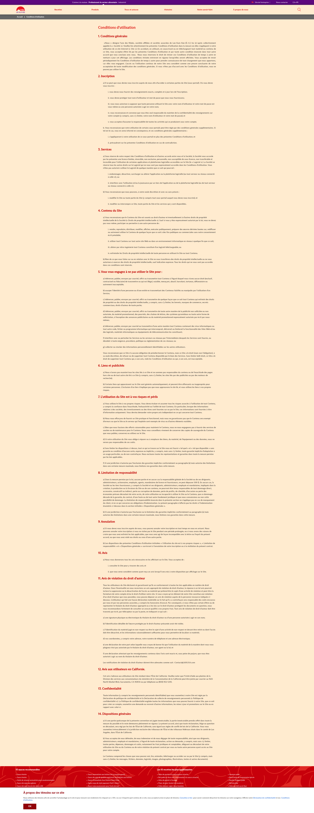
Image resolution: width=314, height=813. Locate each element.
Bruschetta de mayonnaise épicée (241, 777)
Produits (95, 10)
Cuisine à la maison (79, 2)
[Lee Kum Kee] (21, 11)
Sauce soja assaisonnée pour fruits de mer (103, 786)
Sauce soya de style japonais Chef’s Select (103, 783)
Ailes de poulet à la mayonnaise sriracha (173, 774)
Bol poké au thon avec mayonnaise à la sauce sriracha (178, 777)
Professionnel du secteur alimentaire (103, 2)
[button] (299, 9)
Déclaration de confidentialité (264, 798)
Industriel (122, 2)
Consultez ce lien (186, 798)
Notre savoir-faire (204, 10)
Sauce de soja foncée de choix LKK (30, 786)
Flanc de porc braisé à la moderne (170, 783)
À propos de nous (240, 10)
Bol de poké (233, 783)
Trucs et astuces (131, 10)
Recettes (58, 10)
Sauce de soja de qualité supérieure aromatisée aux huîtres (110, 777)
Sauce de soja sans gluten (26, 783)
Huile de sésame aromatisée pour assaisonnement (35, 780)
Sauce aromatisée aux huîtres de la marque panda (106, 774)
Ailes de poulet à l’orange (167, 780)
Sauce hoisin (22, 774)
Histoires (168, 10)
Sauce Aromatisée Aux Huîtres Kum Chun (103, 780)
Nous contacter (282, 2)
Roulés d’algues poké (237, 780)
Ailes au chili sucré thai (238, 786)
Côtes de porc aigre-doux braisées (171, 786)
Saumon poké (234, 774)
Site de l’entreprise (262, 2)
